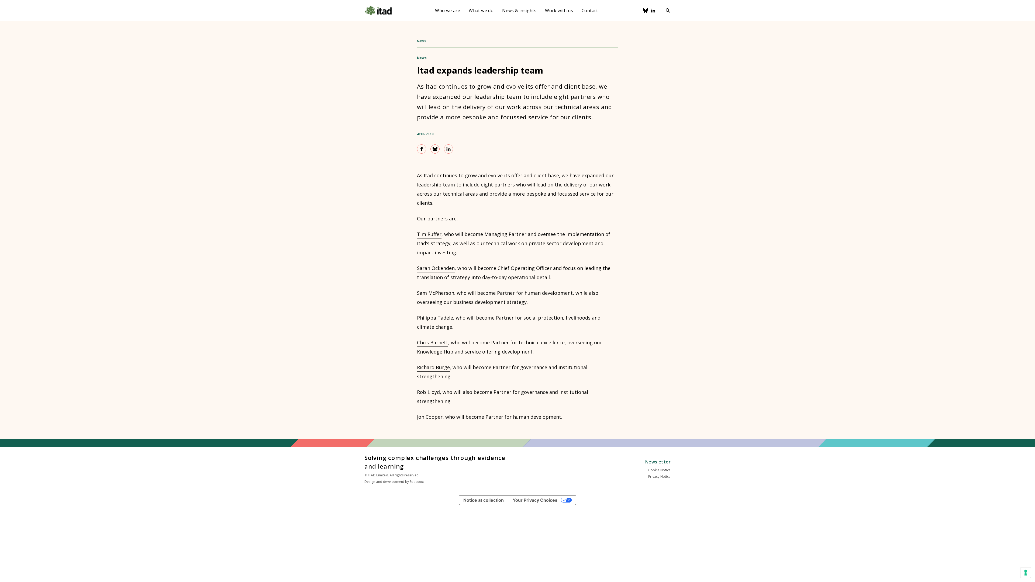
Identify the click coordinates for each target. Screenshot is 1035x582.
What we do (481, 10)
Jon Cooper (430, 417)
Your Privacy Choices (535, 500)
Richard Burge (433, 367)
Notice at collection (483, 500)
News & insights (519, 10)
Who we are (447, 10)
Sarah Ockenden (436, 268)
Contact (590, 10)
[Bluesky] (645, 10)
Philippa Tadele (435, 317)
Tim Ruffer (429, 234)
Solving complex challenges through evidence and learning (434, 461)
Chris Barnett (432, 342)
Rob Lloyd (428, 392)
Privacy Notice (659, 476)
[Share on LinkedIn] (448, 149)
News (421, 41)
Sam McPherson (435, 293)
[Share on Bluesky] (435, 149)
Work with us (559, 10)
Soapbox (417, 481)
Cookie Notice (659, 470)
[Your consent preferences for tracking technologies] (1025, 572)
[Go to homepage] (378, 10)
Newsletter (658, 462)
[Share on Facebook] (421, 149)
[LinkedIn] (653, 10)
